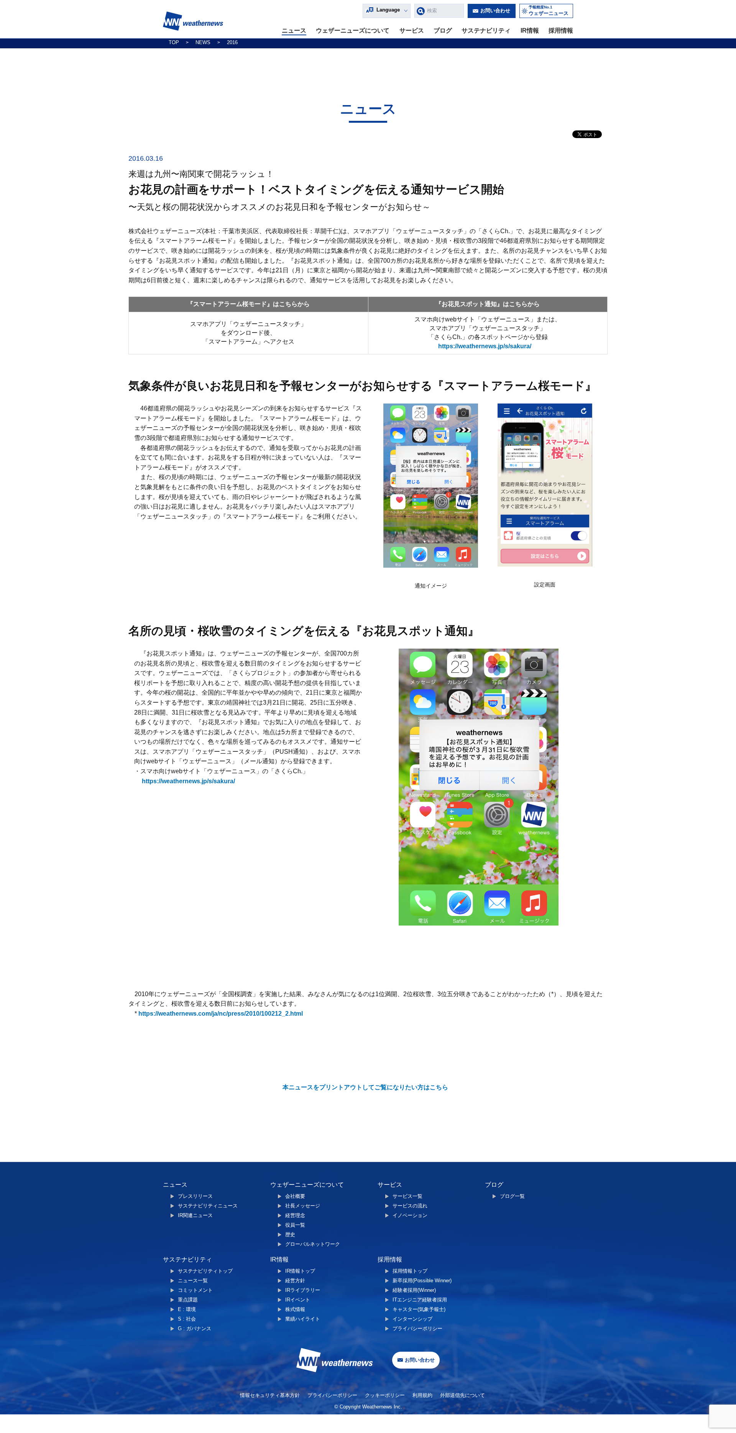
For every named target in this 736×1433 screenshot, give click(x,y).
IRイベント (297, 1300)
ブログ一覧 (512, 1196)
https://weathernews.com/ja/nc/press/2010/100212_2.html (220, 1013)
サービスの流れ (410, 1206)
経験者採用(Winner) (414, 1290)
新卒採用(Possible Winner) (422, 1280)
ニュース (294, 30)
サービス (411, 30)
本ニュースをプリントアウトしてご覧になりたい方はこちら (365, 1087)
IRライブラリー (302, 1290)
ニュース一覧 (193, 1280)
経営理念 (295, 1215)
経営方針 (295, 1280)
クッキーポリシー (385, 1395)
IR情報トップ (300, 1271)
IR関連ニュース (195, 1215)
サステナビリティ (486, 30)
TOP (174, 42)
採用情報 (561, 30)
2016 (232, 42)
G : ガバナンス (194, 1328)
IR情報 (530, 30)
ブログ (443, 30)
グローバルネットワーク (312, 1244)
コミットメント (195, 1290)
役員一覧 (295, 1225)
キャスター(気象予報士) (419, 1309)
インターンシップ (412, 1319)
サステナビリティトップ (205, 1271)
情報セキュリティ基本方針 (270, 1395)
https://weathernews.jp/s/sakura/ (484, 346)
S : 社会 (187, 1319)
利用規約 (422, 1395)
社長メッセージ (302, 1206)
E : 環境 (187, 1309)
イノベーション (410, 1215)
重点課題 (188, 1300)
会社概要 (295, 1196)
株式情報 (295, 1309)
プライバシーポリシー (417, 1328)
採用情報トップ (410, 1271)
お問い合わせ (495, 10)
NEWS (203, 42)
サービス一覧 (407, 1196)
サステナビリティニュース (208, 1206)
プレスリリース (195, 1196)
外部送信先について (462, 1395)
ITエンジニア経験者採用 (420, 1300)
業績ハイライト (302, 1319)
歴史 (290, 1234)
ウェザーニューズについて (352, 30)
